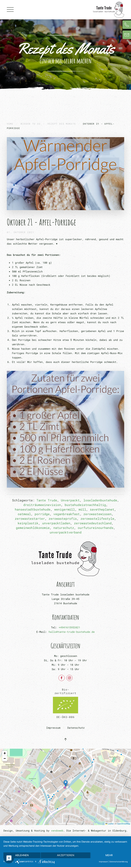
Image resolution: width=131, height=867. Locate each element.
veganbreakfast (66, 514)
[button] (10, 10)
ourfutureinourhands (95, 528)
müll (82, 509)
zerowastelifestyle (97, 518)
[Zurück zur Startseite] (108, 10)
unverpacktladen (56, 523)
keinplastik (28, 523)
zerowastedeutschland (93, 523)
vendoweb (57, 830)
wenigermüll (64, 509)
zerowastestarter (30, 518)
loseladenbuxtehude (100, 500)
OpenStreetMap (123, 823)
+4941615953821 (69, 627)
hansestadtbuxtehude (32, 509)
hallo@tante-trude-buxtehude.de (72, 631)
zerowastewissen (97, 514)
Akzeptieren (65, 855)
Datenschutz (76, 727)
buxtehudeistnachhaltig (85, 505)
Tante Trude (47, 500)
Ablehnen (22, 855)
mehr (109, 855)
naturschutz (63, 528)
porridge (42, 514)
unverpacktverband (66, 532)
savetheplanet (102, 509)
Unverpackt (70, 500)
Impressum (53, 727)
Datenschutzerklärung (119, 862)
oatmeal (24, 514)
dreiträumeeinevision (42, 505)
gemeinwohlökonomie (33, 528)
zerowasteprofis (63, 518)
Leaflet (110, 823)
